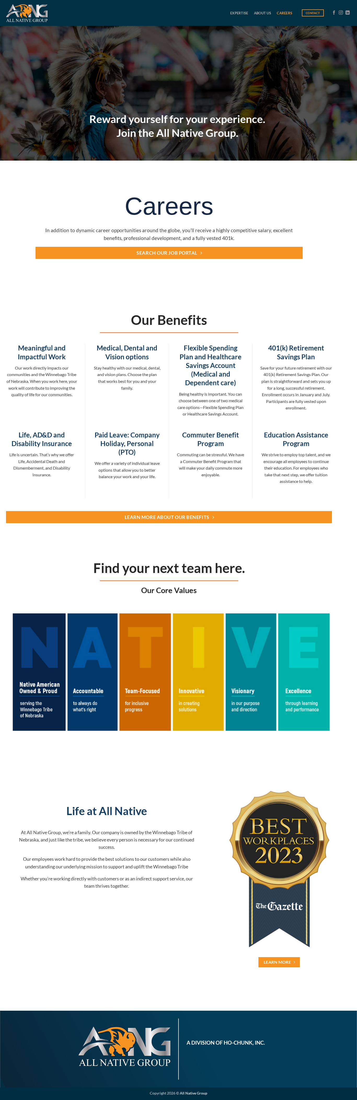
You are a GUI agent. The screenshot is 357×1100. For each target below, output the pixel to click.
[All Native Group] (27, 13)
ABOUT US (262, 13)
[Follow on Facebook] (334, 12)
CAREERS (284, 13)
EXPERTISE (239, 13)
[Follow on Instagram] (341, 12)
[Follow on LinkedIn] (348, 12)
